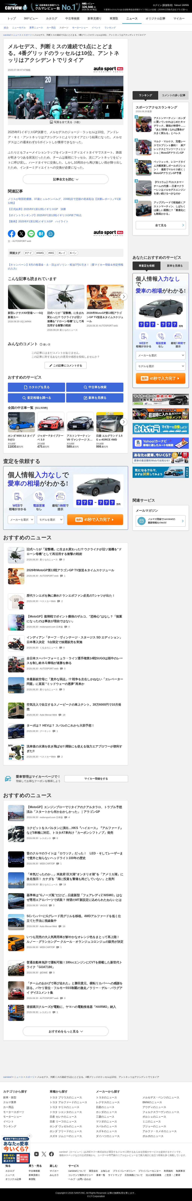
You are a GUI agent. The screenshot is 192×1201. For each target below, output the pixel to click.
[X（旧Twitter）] (44, 1154)
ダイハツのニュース (108, 1136)
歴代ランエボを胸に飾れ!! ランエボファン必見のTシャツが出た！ (71, 595)
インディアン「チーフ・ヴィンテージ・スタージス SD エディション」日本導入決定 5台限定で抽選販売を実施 (74, 640)
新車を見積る (97, 397)
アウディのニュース (154, 1107)
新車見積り (95, 18)
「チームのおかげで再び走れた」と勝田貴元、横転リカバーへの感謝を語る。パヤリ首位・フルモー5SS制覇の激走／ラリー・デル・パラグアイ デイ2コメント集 (75, 988)
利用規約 (168, 1171)
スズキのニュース (106, 1131)
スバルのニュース (106, 1126)
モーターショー (12, 1116)
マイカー (179, 18)
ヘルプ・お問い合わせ (79, 1179)
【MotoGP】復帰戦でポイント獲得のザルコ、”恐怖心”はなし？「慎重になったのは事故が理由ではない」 (74, 619)
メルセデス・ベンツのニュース (160, 1097)
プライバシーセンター (149, 1171)
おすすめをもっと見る (64, 1031)
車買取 (114, 18)
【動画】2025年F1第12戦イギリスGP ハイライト (38, 221)
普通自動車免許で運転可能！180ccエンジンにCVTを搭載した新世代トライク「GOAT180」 (74, 965)
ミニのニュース (151, 1121)
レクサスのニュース (108, 1102)
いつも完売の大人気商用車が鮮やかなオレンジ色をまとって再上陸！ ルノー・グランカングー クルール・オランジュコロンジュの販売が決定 (75, 939)
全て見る (160, 225)
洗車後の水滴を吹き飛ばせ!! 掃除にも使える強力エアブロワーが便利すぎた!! (74, 749)
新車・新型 (9, 1097)
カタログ (51, 18)
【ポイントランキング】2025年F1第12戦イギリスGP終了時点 (45, 215)
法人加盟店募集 (153, 1175)
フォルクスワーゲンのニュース (160, 1111)
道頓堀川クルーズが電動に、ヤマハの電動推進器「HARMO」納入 (71, 1006)
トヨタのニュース (106, 1097)
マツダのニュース (106, 1121)
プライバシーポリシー (124, 1171)
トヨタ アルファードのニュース (68, 1102)
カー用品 (8, 1107)
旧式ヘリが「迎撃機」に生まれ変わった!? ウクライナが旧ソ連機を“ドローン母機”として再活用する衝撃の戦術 (65, 319)
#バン (73, 252)
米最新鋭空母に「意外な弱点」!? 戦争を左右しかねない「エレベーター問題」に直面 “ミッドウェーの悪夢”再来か (75, 681)
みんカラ (54, 1175)
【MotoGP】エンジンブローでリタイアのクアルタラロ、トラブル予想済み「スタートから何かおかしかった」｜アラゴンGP (74, 809)
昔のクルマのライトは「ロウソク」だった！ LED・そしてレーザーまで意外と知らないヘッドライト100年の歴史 (75, 856)
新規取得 (167, 5)
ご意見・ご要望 (172, 1175)
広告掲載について (134, 1175)
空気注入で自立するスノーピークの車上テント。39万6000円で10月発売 (74, 707)
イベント (8, 1121)
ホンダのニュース (106, 1111)
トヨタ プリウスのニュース (66, 1097)
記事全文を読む (63, 179)
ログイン (157, 5)
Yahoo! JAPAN (181, 5)
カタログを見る (39, 387)
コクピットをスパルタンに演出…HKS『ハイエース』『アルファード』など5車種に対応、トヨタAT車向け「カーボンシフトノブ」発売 (75, 830)
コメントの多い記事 (173, 95)
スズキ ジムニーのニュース (66, 1136)
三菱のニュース (105, 1116)
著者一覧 (100, 1175)
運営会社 (93, 1171)
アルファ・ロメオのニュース (159, 1131)
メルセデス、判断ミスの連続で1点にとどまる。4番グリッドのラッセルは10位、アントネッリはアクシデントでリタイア (63, 53)
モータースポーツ (13, 1111)
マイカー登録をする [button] (96, 778)
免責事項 (180, 1171)
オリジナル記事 (155, 18)
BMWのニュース (152, 1102)
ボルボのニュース (153, 1136)
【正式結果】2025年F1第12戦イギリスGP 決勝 (37, 209)
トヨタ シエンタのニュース (66, 1111)
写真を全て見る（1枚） (68, 122)
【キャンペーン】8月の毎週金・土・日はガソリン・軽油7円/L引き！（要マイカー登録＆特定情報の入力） (65, 266)
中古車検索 (72, 18)
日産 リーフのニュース (63, 1121)
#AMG (40, 252)
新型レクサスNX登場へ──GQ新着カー (25, 314)
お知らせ (105, 1171)
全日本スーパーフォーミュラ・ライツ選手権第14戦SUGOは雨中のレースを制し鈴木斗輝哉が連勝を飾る (75, 661)
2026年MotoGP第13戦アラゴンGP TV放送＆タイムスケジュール (105, 317)
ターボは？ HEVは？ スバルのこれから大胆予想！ (60, 725)
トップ (11, 18)
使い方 (46, 344)
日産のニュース (105, 1107)
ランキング (145, 95)
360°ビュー (31, 18)
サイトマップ (115, 1175)
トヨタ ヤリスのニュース (64, 1107)
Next (124, 296)
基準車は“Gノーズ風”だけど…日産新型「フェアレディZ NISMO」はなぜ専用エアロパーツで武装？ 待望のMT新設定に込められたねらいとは (74, 897)
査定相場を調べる (39, 397)
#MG (51, 252)
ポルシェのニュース (154, 1116)
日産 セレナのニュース (63, 1116)
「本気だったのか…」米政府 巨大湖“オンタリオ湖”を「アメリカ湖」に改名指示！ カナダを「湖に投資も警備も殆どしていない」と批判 (75, 876)
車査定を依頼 (146, 265)
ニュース (132, 18)
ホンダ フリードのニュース (66, 1131)
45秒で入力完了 (97, 519)
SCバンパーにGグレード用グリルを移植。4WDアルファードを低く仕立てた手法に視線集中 (74, 918)
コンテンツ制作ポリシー (80, 1175)
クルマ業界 (9, 1102)
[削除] (29, 1136)
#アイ (28, 252)
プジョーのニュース (154, 1126)
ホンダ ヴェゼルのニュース (66, 1126)
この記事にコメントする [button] (67, 365)
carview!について (77, 1171)
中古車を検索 (97, 387)
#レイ (62, 252)
